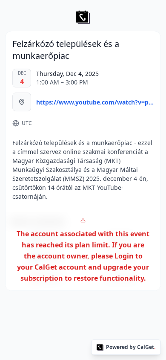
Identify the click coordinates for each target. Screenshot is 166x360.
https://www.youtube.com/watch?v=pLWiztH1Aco (95, 102)
